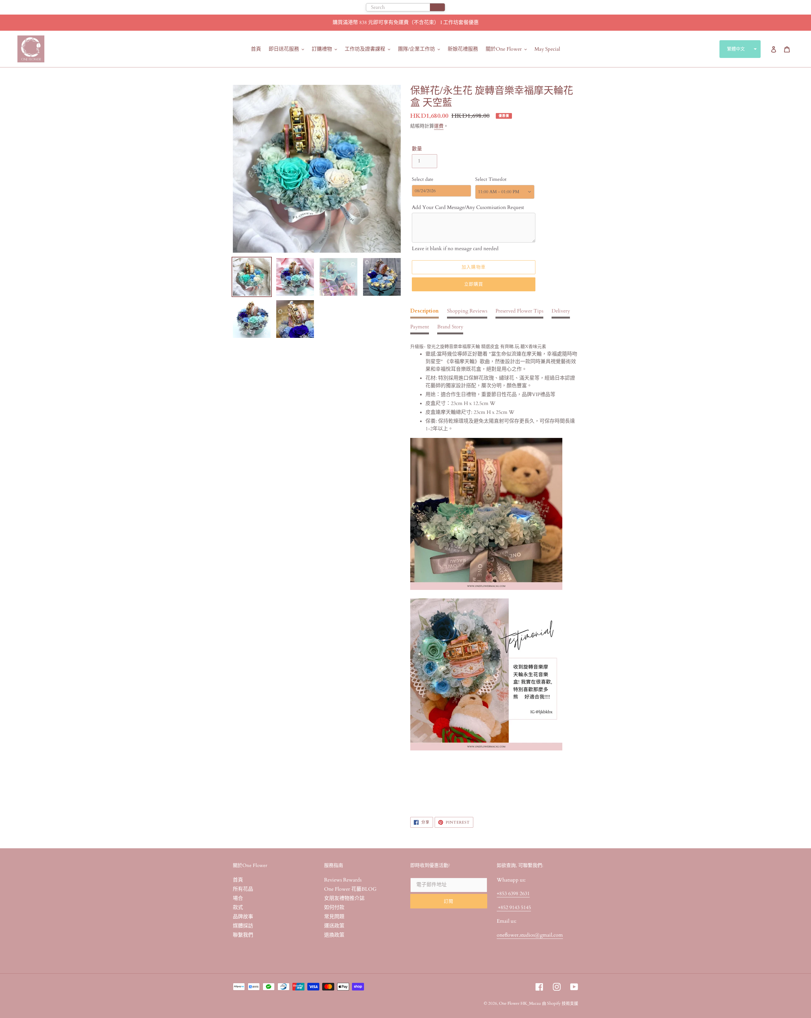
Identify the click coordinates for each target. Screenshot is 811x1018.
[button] (740, 49)
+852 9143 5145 (514, 907)
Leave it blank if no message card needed (455, 248)
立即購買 (473, 284)
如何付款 (334, 907)
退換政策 (334, 935)
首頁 (238, 879)
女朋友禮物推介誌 (344, 898)
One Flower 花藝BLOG (350, 889)
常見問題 (334, 916)
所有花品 (243, 889)
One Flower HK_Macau (520, 1003)
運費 (439, 126)
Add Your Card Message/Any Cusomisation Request (468, 207)
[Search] (437, 7)
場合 (238, 898)
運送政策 (334, 925)
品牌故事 (243, 916)
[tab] (424, 313)
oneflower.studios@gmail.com (530, 935)
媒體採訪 (243, 925)
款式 (238, 907)
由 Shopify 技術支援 (560, 1003)
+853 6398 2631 (513, 893)
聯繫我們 (243, 935)
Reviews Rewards (342, 879)
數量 (417, 148)
